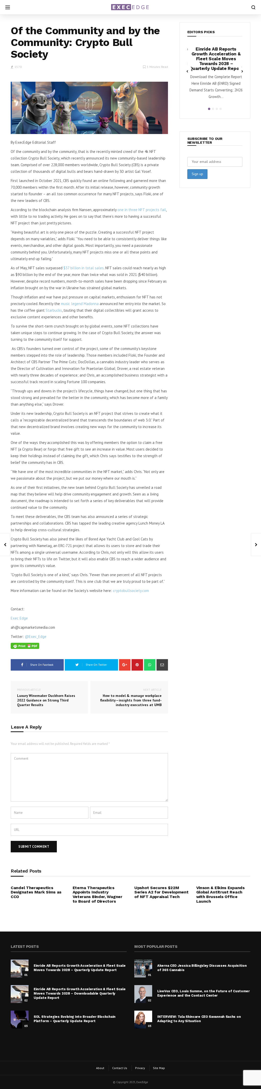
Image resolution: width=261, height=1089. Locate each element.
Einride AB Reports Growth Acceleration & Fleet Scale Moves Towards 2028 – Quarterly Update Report (215, 58)
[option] (215, 74)
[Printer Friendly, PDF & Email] (25, 646)
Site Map (159, 1068)
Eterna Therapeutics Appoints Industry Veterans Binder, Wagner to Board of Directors (97, 894)
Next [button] (242, 71)
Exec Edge (19, 618)
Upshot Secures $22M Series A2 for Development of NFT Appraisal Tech (161, 892)
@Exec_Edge (35, 636)
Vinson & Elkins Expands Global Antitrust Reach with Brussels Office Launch (220, 894)
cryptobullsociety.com (131, 590)
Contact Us (119, 1068)
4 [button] (220, 109)
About (100, 1068)
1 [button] (209, 109)
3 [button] (217, 109)
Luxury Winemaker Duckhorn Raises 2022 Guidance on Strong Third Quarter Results (46, 697)
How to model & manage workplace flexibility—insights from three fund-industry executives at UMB (131, 697)
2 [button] (213, 109)
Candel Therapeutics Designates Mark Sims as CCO (36, 892)
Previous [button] (187, 71)
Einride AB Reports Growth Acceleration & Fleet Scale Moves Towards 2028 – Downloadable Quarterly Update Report (79, 993)
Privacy (140, 1068)
